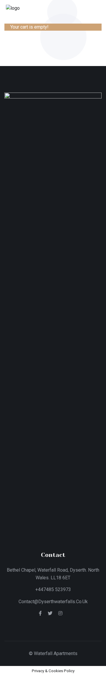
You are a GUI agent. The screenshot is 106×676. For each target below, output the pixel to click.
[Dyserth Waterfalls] (13, 8)
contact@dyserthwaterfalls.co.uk (53, 601)
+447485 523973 (53, 589)
